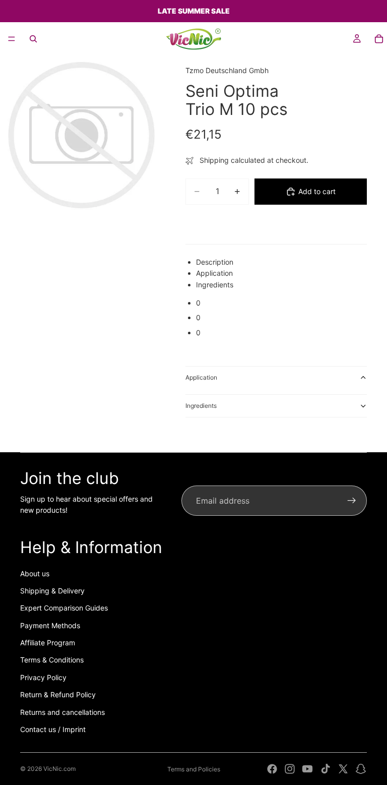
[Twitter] (343, 769)
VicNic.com (59, 768)
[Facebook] (272, 769)
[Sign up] (351, 500)
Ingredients (201, 405)
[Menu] (11, 38)
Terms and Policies (193, 769)
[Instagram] (290, 769)
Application (201, 377)
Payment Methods (50, 625)
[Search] (33, 39)
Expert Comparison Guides (64, 607)
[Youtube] (307, 769)
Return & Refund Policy (58, 694)
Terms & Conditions (52, 659)
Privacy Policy (43, 677)
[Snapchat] (361, 769)
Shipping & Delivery (52, 590)
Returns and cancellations (62, 712)
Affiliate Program (47, 642)
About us (34, 573)
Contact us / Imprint (53, 729)
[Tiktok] (325, 769)
